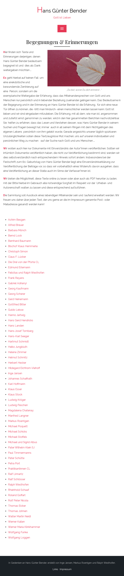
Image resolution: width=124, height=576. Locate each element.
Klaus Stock (15, 394)
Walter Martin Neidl (19, 516)
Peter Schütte (16, 458)
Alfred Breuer (16, 225)
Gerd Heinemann (18, 299)
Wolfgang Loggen (19, 537)
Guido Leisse (15, 309)
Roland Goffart (17, 495)
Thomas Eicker (17, 505)
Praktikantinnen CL (19, 468)
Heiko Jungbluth (17, 346)
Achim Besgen (16, 219)
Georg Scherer (16, 293)
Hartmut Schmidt (18, 341)
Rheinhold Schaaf (18, 489)
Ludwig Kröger (17, 399)
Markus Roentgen (18, 421)
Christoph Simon (18, 251)
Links (55, 569)
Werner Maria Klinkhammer (24, 526)
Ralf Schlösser (16, 479)
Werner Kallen (16, 521)
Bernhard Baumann (19, 240)
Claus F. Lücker (17, 256)
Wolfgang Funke (18, 532)
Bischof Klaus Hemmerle (23, 246)
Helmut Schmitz (17, 357)
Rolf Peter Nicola (18, 500)
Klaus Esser (15, 389)
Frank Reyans (16, 277)
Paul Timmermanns (19, 452)
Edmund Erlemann (19, 267)
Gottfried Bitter (17, 304)
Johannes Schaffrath (20, 378)
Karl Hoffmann (16, 383)
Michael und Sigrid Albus (22, 442)
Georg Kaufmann (18, 288)
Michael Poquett (18, 426)
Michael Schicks (17, 431)
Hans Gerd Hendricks (20, 320)
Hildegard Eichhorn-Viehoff (24, 368)
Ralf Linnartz (15, 474)
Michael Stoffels (17, 436)
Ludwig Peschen (18, 405)
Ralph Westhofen (18, 484)
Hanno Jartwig (16, 315)
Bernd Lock (15, 235)
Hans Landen (16, 325)
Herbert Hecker (17, 362)
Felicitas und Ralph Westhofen (26, 272)
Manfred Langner (18, 415)
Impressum (66, 569)
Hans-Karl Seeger (18, 336)
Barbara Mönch (17, 230)
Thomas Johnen (17, 511)
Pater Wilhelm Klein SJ (21, 447)
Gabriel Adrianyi (17, 283)
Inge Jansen (15, 373)
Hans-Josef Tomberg (20, 330)
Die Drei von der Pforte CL (23, 262)
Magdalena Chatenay (21, 410)
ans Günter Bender (62, 11)
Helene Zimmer (17, 352)
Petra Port (14, 463)
